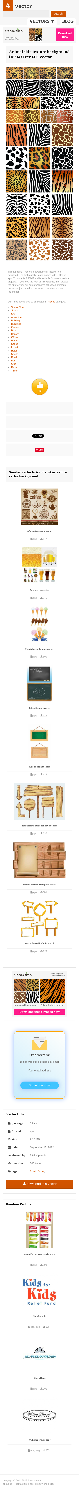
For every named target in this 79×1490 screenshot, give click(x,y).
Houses (15, 334)
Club (13, 364)
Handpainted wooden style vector (39, 826)
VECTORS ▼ (42, 21)
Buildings (16, 323)
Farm (14, 367)
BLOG (68, 21)
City (13, 314)
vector (23, 6)
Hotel (14, 350)
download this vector (42, 1184)
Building (15, 320)
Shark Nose (40, 1378)
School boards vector (39, 708)
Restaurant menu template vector (39, 885)
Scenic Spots (18, 307)
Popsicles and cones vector (39, 649)
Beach (14, 330)
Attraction (16, 317)
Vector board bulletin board (39, 943)
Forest (14, 347)
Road (14, 357)
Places (52, 301)
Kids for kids (39, 1316)
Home (14, 340)
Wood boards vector (39, 767)
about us (7, 1483)
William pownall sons (40, 1440)
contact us (21, 1483)
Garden (15, 327)
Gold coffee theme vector (39, 531)
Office (14, 337)
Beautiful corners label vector (39, 1254)
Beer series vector (39, 590)
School (15, 344)
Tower (14, 370)
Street (14, 354)
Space (14, 310)
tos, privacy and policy (42, 1483)
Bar (13, 360)
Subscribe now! (40, 1085)
